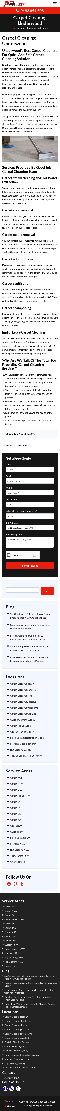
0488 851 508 (32, 10)
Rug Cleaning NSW (19, 849)
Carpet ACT (16, 777)
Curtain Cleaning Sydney (22, 719)
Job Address (12, 522)
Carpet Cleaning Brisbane (23, 701)
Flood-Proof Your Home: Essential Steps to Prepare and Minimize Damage (30, 1005)
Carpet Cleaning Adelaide (23, 713)
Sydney (10, 1100)
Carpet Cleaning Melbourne (24, 707)
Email (8, 476)
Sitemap (10, 1106)
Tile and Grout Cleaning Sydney (26, 755)
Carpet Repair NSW (20, 795)
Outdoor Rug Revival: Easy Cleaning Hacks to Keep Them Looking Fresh (29, 998)
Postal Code (12, 499)
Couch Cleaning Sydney (22, 731)
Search (9, 585)
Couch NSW (16, 825)
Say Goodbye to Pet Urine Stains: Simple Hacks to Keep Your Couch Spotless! (29, 977)
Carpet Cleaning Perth (21, 695)
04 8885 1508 (12, 1077)
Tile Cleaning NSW (19, 855)
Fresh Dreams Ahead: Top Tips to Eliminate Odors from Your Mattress (29, 991)
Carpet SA (15, 801)
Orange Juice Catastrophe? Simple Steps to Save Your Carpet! (31, 984)
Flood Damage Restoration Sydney (27, 737)
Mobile (9, 487)
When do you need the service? (21, 511)
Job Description (14, 534)
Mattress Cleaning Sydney (23, 743)
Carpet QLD (16, 789)
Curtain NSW (17, 831)
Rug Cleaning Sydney (20, 749)
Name (9, 464)
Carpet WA (15, 819)
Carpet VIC (16, 813)
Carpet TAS (16, 807)
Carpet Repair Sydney (21, 725)
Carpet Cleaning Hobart (22, 683)
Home (15, 27)
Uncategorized (17, 861)
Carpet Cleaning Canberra (23, 689)
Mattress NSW (17, 843)
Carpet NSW (16, 783)
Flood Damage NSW (20, 837)
